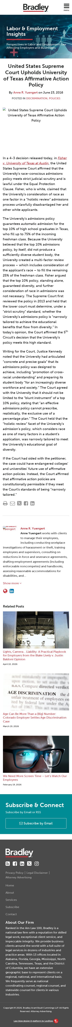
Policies (54, 98)
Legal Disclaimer (37, 872)
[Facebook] (15, 863)
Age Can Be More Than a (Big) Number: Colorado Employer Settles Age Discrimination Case (34, 717)
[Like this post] (26, 503)
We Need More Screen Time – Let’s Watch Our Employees (35, 778)
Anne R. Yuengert (25, 92)
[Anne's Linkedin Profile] (12, 591)
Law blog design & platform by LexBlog (33, 1021)
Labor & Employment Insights (32, 31)
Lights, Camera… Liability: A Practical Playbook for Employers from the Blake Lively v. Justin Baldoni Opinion (34, 655)
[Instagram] (37, 863)
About (10, 892)
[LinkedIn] (22, 863)
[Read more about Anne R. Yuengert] (5, 591)
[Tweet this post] (19, 503)
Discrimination (36, 98)
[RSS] (8, 863)
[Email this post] (12, 503)
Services (11, 900)
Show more (11, 583)
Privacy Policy (14, 872)
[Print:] (5, 503)
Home (10, 885)
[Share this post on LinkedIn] (32, 503)
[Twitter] (29, 863)
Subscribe (12, 907)
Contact (11, 914)
